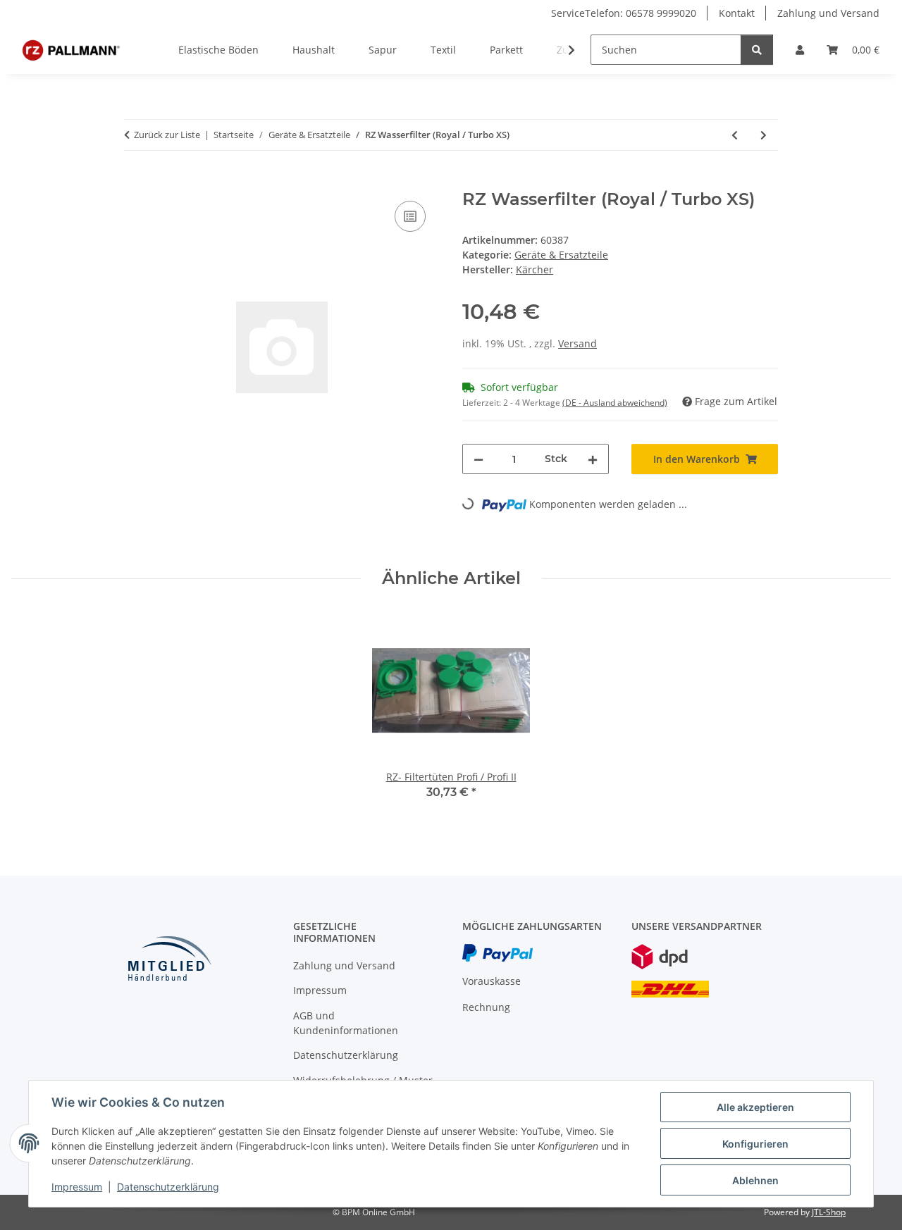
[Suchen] (757, 50)
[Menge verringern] (478, 459)
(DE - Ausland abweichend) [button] (614, 403)
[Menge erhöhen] (592, 459)
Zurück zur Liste (167, 134)
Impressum (76, 1187)
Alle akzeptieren (755, 1107)
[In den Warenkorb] (135, 182)
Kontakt (737, 13)
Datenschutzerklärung (168, 1187)
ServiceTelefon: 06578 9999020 (623, 13)
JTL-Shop (829, 1212)
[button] (799, 49)
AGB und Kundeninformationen (345, 1023)
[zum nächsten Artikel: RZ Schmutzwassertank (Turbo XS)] (763, 135)
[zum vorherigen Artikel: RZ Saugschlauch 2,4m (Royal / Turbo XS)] (734, 135)
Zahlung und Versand (828, 13)
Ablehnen (755, 1180)
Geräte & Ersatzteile (561, 254)
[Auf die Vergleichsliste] (410, 216)
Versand (577, 343)
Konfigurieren (755, 1144)
